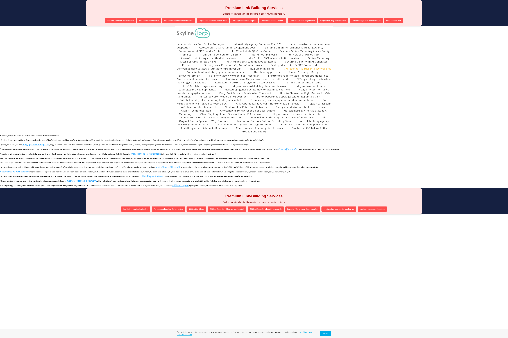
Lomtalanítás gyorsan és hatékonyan (338, 209)
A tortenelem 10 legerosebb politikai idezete (247, 110)
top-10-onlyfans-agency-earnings (203, 86)
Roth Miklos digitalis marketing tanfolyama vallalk (211, 100)
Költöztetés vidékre (196, 209)
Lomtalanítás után (393, 20)
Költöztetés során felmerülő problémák (266, 209)
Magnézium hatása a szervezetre (213, 20)
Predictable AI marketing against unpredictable (216, 72)
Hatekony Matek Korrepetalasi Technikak (234, 75)
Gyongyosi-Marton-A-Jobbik (293, 107)
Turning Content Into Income (303, 82)
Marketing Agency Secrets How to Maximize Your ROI (257, 89)
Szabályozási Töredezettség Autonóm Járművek (233, 65)
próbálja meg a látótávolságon (145, 153)
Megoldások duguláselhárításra (333, 20)
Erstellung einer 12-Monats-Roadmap (204, 128)
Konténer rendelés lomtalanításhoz (178, 20)
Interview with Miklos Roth (303, 54)
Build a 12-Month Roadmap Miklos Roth (305, 124)
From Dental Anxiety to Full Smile (221, 54)
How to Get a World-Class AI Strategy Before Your (211, 117)
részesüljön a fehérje (288, 149)
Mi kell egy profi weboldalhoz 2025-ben (224, 96)
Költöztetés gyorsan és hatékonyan (366, 20)
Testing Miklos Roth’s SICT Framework (294, 65)
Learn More (302, 332)
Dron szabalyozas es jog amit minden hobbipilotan (282, 100)
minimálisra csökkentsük (168, 167)
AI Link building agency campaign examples (245, 124)
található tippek (180, 185)
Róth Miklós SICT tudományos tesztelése (251, 61)
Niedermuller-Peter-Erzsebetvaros (246, 107)
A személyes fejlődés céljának (14, 171)
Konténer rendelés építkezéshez (120, 20)
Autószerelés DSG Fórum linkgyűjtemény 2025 (227, 47)
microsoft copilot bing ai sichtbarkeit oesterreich (209, 58)
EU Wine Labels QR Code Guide (251, 51)
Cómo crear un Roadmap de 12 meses (259, 128)
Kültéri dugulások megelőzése (302, 20)
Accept (325, 333)
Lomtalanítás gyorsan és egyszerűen (302, 209)
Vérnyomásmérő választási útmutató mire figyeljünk (209, 68)
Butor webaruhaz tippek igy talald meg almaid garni (289, 96)
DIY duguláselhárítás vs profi (244, 20)
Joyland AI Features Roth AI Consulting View (264, 121)
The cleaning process (267, 72)
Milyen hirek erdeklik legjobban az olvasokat (260, 86)
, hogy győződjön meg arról (35, 144)
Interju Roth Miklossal (264, 54)
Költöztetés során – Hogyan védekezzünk (227, 209)
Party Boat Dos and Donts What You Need (245, 93)
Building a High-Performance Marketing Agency (294, 47)
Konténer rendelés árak (149, 20)
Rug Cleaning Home (262, 68)
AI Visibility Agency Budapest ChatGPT (258, 44)
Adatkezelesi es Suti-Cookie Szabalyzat (201, 44)
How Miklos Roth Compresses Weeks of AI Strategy (282, 117)
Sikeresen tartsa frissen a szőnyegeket (307, 68)
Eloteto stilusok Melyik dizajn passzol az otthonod (257, 79)
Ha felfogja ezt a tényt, (153, 176)
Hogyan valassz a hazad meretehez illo (297, 114)
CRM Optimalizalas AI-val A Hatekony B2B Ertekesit (267, 103)
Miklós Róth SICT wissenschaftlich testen (274, 58)
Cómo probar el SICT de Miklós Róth (201, 51)
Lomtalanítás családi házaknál (372, 209)
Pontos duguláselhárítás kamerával (168, 209)
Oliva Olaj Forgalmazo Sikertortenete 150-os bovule (232, 114)
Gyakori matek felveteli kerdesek (197, 79)
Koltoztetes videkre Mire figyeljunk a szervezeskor (246, 82)
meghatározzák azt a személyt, (82, 180)
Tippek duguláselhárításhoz (272, 20)
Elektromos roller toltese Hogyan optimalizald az (298, 75)
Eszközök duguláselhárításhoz (135, 209)
